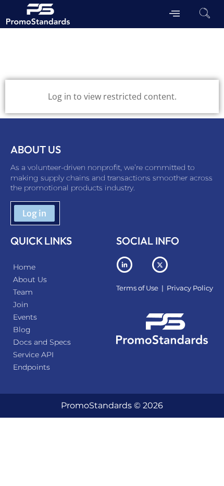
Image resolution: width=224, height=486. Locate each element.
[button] (204, 14)
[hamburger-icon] (174, 14)
